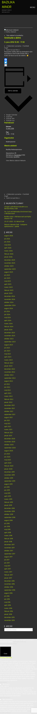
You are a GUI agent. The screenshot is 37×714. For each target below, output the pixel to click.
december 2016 (9, 581)
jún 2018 (7, 526)
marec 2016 (8, 608)
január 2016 (8, 614)
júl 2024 (7, 311)
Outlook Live (10, 121)
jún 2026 (7, 242)
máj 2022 (7, 390)
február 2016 (8, 611)
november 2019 (9, 475)
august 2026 (8, 236)
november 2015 (9, 620)
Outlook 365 (10, 119)
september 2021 (9, 414)
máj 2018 (7, 529)
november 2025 (9, 263)
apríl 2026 (7, 248)
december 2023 (9, 333)
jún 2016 (7, 599)
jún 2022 (7, 387)
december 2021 (9, 405)
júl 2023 (7, 348)
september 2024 (9, 305)
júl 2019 (6, 487)
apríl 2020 (7, 463)
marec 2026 (8, 251)
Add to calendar (13, 91)
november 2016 (9, 584)
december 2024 (9, 296)
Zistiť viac (23, 642)
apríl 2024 (7, 320)
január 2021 (8, 435)
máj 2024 (7, 317)
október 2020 (8, 445)
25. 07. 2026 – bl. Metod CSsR (14, 221)
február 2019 (8, 502)
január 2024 (8, 330)
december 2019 (9, 472)
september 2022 (10, 378)
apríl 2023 (7, 357)
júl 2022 (7, 384)
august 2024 (8, 308)
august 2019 (8, 484)
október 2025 (8, 266)
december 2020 (9, 439)
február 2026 (8, 254)
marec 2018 (8, 535)
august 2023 (8, 345)
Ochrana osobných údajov (8, 644)
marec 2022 (8, 396)
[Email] (18, 65)
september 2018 (9, 517)
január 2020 (8, 469)
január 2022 (8, 402)
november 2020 (9, 442)
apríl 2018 (7, 532)
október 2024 (8, 302)
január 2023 (8, 366)
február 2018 (8, 539)
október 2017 (8, 551)
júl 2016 (6, 596)
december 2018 (9, 508)
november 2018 (9, 511)
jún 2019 (7, 490)
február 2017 (8, 575)
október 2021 (8, 411)
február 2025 (8, 290)
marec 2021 (8, 429)
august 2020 (8, 451)
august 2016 (8, 593)
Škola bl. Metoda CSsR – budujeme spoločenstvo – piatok (15, 225)
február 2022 (8, 399)
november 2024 (9, 299)
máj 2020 (7, 460)
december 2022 (9, 369)
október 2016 (8, 587)
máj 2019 (7, 493)
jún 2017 (7, 563)
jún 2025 (7, 278)
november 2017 (9, 548)
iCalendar (9, 117)
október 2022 (8, 375)
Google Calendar (11, 115)
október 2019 (8, 478)
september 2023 (9, 342)
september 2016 (9, 590)
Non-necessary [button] (5, 698)
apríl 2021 (7, 426)
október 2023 (8, 339)
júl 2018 (7, 523)
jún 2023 (7, 351)
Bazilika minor (8, 6)
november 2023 (9, 336)
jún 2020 (7, 457)
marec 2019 (8, 499)
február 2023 (8, 363)
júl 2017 (6, 560)
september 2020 (10, 448)
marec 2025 (8, 287)
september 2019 (9, 481)
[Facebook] (18, 59)
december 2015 (9, 617)
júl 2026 (7, 239)
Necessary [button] (3, 682)
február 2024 (8, 326)
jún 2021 (7, 420)
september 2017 (9, 554)
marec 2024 (8, 323)
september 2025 (10, 269)
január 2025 (8, 293)
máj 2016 (7, 602)
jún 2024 (7, 314)
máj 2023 (7, 354)
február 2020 (8, 466)
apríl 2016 (7, 605)
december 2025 (9, 260)
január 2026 (8, 257)
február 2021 (8, 433)
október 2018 (8, 514)
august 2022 (8, 381)
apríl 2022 (7, 393)
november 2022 (9, 372)
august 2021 (8, 417)
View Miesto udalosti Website (16, 160)
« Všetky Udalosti (10, 32)
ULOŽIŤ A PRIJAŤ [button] (5, 713)
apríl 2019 (7, 496)
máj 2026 (7, 245)
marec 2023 (8, 360)
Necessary (6, 684)
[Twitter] (18, 62)
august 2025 (8, 272)
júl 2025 (7, 275)
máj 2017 (7, 566)
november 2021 (9, 408)
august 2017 (8, 557)
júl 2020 (7, 454)
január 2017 (8, 578)
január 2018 (8, 542)
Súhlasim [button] (16, 642)
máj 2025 (7, 281)
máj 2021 (7, 423)
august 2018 (8, 520)
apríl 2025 (7, 284)
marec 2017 (8, 572)
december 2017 (9, 545)
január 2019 (8, 505)
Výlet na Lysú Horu (13, 50)
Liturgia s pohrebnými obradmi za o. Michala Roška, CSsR (16, 207)
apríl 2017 (7, 569)
